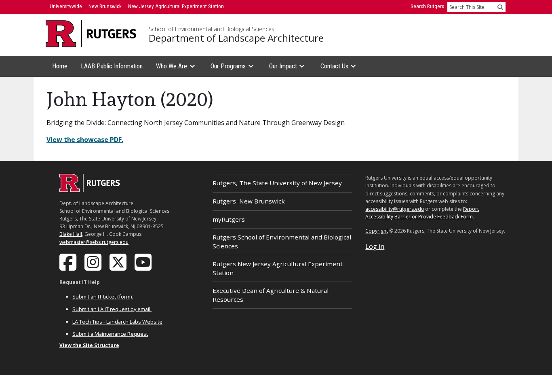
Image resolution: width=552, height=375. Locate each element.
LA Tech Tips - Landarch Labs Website (117, 321)
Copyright (376, 230)
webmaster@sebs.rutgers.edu (94, 242)
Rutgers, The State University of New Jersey (277, 183)
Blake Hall (70, 234)
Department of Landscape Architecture (236, 38)
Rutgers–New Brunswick (249, 201)
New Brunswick (105, 6)
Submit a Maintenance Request (110, 333)
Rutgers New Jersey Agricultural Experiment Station (278, 268)
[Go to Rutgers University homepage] (91, 34)
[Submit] (500, 7)
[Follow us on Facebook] (68, 261)
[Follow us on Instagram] (93, 261)
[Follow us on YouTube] (144, 261)
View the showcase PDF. (84, 139)
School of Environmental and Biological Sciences (211, 29)
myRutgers (229, 219)
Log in (374, 246)
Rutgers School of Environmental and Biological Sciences (282, 241)
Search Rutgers (427, 6)
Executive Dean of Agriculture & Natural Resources (271, 294)
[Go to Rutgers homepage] (89, 189)
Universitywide (66, 6)
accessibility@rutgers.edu (394, 209)
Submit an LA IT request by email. (112, 309)
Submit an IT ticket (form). (102, 296)
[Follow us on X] (119, 261)
